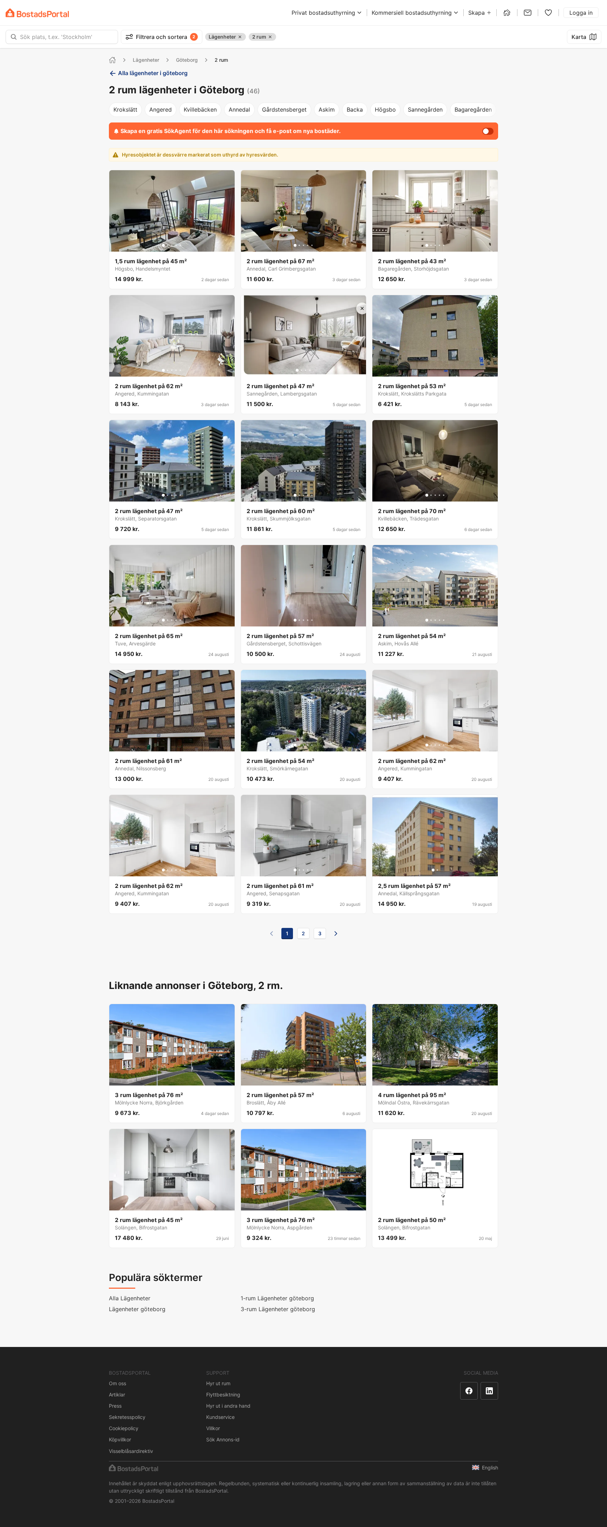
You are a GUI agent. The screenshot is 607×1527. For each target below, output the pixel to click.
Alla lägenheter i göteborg (153, 73)
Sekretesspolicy (127, 1417)
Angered (160, 109)
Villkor (213, 1428)
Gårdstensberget (284, 109)
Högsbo (385, 109)
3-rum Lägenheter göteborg (278, 1309)
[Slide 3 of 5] (172, 245)
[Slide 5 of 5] (180, 245)
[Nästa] (335, 933)
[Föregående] (271, 933)
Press (115, 1406)
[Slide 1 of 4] (297, 370)
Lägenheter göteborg (137, 1309)
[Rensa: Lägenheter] (239, 36)
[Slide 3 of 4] (306, 370)
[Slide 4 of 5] (176, 245)
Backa (355, 109)
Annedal (239, 109)
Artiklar (117, 1394)
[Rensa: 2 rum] (270, 36)
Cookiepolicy (123, 1428)
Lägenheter (146, 60)
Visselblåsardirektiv (131, 1451)
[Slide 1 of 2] (433, 870)
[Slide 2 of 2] (437, 870)
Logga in (581, 12)
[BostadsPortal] (37, 13)
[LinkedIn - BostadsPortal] (489, 1391)
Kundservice (220, 1417)
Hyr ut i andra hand (228, 1406)
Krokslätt (125, 109)
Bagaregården (473, 109)
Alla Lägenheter (129, 1298)
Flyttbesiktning (223, 1394)
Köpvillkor (120, 1439)
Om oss (117, 1383)
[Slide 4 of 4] (310, 370)
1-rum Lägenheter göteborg (277, 1298)
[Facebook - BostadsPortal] (469, 1391)
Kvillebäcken (200, 109)
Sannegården (425, 109)
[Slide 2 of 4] (301, 370)
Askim (327, 109)
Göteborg (187, 60)
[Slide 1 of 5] (163, 245)
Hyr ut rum (218, 1383)
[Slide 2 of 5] (167, 245)
